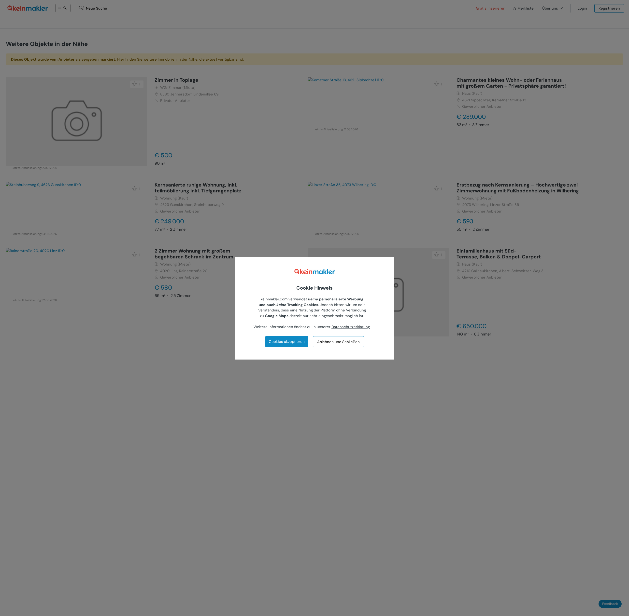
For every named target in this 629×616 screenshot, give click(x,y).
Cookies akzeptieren (287, 341)
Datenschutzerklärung (350, 326)
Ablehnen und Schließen (338, 341)
